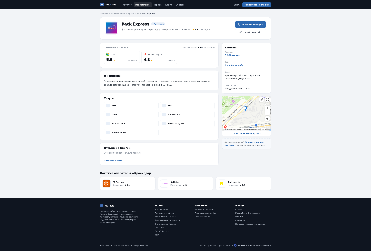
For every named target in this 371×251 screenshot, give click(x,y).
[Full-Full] (108, 4)
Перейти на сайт (252, 32)
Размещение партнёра (206, 213)
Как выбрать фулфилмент (247, 213)
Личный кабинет (202, 216)
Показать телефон (252, 24)
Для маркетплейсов (164, 213)
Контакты (240, 220)
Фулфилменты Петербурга (167, 220)
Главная (104, 13)
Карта (168, 4)
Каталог (127, 4)
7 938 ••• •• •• (232, 55)
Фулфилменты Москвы (165, 216)
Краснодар (133, 13)
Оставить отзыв (113, 160)
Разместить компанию (257, 4)
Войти (237, 4)
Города (158, 4)
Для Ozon (159, 227)
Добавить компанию (204, 209)
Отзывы (239, 216)
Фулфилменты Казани (165, 224)
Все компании (142, 4)
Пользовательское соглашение (250, 224)
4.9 (202, 29)
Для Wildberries (162, 231)
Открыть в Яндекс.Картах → (246, 133)
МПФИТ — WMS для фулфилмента (254, 245)
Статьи (180, 4)
